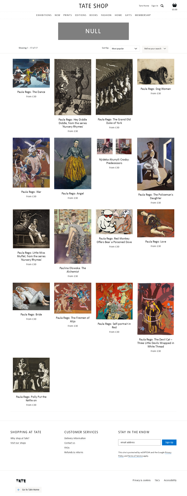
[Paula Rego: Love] (155, 223)
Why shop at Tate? (20, 438)
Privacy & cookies (142, 480)
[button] (162, 6)
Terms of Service (135, 456)
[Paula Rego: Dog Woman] (155, 72)
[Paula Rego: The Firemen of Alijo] (72, 299)
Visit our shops (18, 443)
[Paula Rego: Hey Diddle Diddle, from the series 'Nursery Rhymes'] (72, 87)
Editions (80, 15)
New (57, 15)
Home (118, 15)
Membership (143, 15)
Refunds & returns (73, 452)
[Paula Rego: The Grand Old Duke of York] (114, 87)
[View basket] (174, 5)
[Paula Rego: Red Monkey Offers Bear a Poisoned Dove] (114, 222)
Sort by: (105, 48)
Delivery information (75, 438)
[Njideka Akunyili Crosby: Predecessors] (114, 147)
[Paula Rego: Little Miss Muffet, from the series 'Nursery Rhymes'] (31, 229)
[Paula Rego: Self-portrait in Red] (114, 302)
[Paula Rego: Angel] (72, 164)
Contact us (69, 443)
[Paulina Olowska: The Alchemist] (72, 237)
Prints (67, 15)
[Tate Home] (33, 480)
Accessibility (170, 480)
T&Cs (157, 480)
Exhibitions (44, 15)
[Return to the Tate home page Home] (93, 6)
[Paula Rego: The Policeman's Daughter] (155, 164)
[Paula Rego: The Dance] (31, 74)
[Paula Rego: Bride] (31, 297)
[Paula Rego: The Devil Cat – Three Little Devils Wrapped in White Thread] (155, 309)
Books (94, 15)
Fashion (106, 15)
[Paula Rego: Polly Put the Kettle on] (31, 376)
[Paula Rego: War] (31, 163)
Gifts (128, 15)
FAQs (67, 447)
